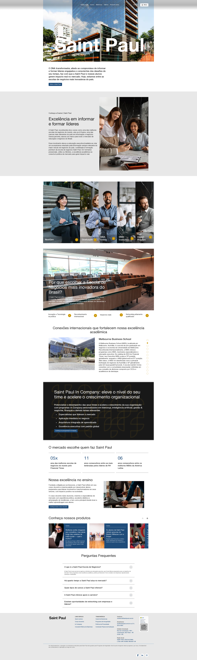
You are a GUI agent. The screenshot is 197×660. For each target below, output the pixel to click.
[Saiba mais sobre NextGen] (76, 239)
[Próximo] (147, 518)
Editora (106, 4)
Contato (135, 4)
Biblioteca (99, 4)
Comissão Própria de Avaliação (105, 627)
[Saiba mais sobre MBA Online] (113, 238)
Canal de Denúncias (101, 619)
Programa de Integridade (103, 621)
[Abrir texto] (69, 315)
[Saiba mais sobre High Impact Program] (150, 237)
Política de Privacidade (102, 624)
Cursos (92, 4)
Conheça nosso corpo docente (58, 506)
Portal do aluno (114, 4)
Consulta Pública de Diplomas (83, 627)
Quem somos (84, 4)
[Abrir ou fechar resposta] (131, 567)
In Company (78, 624)
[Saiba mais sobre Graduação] (95, 239)
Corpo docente (79, 621)
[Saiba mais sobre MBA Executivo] (132, 238)
